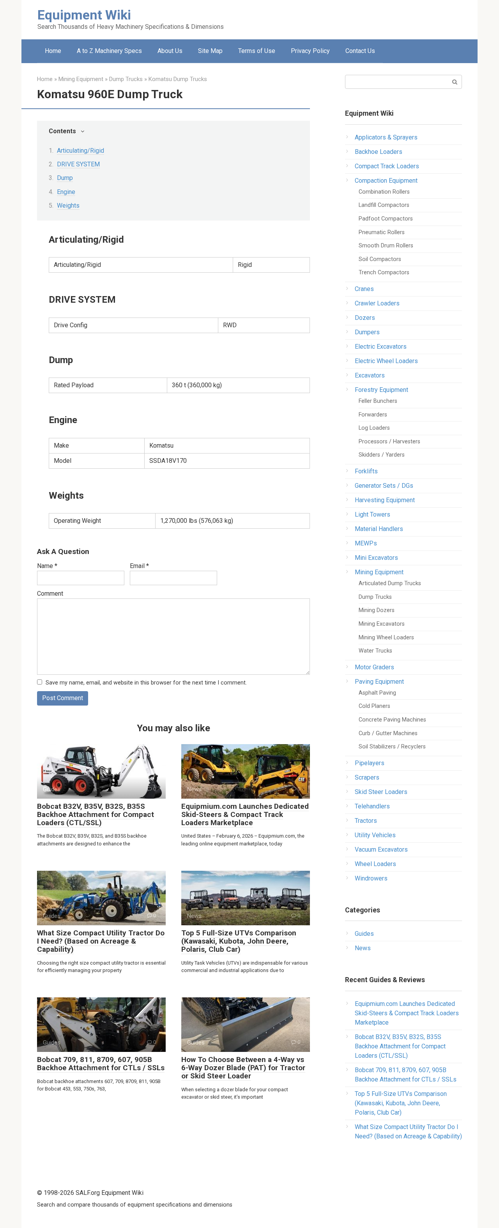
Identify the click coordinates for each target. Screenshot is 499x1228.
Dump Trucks (375, 597)
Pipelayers (369, 763)
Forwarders (373, 414)
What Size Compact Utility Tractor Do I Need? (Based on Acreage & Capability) (101, 941)
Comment (50, 593)
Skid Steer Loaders (381, 792)
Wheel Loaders (375, 864)
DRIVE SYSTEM (78, 164)
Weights (68, 205)
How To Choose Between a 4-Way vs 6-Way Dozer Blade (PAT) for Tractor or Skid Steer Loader (243, 1067)
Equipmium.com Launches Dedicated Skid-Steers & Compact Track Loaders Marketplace (245, 814)
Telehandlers (372, 806)
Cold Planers (374, 706)
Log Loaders (374, 428)
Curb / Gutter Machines (388, 733)
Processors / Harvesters (389, 441)
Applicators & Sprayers (386, 137)
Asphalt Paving (377, 693)
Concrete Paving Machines (392, 719)
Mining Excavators (382, 624)
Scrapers (367, 777)
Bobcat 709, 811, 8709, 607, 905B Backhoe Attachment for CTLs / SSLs (101, 1063)
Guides (364, 933)
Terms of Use (256, 51)
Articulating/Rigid (80, 150)
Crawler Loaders (377, 303)
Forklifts (366, 471)
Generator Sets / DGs (384, 485)
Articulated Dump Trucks (390, 583)
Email (139, 566)
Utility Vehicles (375, 835)
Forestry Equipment (381, 389)
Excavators (370, 375)
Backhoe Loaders (378, 151)
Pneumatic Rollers (382, 232)
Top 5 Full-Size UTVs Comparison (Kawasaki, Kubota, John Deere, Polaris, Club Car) (238, 941)
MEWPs (366, 543)
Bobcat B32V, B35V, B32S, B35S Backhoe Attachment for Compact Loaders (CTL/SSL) (95, 814)
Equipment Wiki (84, 15)
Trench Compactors (384, 272)
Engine (66, 192)
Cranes (364, 289)
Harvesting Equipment (385, 500)
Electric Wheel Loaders (386, 361)
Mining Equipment (379, 572)
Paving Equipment (379, 681)
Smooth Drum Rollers (386, 245)
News (363, 948)
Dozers (365, 317)
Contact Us (360, 51)
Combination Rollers (384, 192)
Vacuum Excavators (381, 849)
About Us (169, 51)
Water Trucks (375, 651)
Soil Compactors (380, 259)
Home (53, 51)
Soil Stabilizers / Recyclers (392, 746)
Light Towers (372, 514)
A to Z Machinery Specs (109, 51)
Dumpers (367, 332)
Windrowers (371, 878)
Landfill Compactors (384, 205)
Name (47, 566)
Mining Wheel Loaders (386, 637)
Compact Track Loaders (387, 166)
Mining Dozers (377, 610)
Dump (65, 178)
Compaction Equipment (386, 180)
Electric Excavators (381, 346)
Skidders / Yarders (382, 455)
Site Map (210, 51)
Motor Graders (374, 667)
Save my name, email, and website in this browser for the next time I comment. (146, 682)
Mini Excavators (376, 557)
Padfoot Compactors (386, 218)
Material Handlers (379, 529)
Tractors (366, 820)
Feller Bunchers (378, 401)
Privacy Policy (310, 51)
